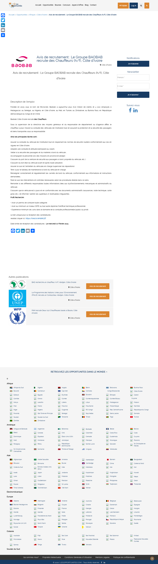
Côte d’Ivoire (42, 15)
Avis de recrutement (98, 286)
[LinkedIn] (2, 25)
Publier (124, 6)
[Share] (2, 35)
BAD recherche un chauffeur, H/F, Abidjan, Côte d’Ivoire (54, 282)
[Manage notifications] (152, 559)
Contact (93, 5)
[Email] (2, 30)
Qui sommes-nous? (31, 557)
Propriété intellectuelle (51, 557)
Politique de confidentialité (124, 557)
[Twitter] (2, 20)
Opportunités (48, 5)
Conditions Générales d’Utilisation (78, 557)
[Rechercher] (141, 5)
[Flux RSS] (146, 5)
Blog (87, 5)
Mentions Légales (102, 557)
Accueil (38, 5)
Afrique (32, 15)
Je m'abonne (133, 64)
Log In (133, 6)
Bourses (58, 5)
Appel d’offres (77, 5)
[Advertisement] (79, 36)
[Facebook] (2, 15)
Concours (66, 5)
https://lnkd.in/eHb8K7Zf (36, 218)
